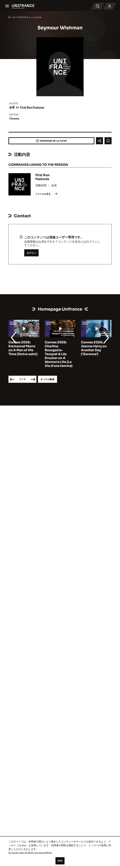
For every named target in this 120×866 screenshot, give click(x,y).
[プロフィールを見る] (109, 6)
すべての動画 (47, 379)
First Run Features (32, 107)
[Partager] (99, 140)
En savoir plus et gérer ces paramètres (30, 852)
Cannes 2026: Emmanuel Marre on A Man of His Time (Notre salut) (23, 348)
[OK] (60, 860)
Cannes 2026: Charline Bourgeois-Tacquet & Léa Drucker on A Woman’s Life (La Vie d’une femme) (58, 354)
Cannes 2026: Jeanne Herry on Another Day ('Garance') (94, 348)
